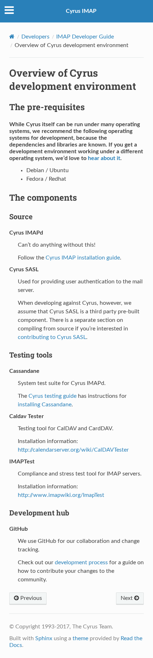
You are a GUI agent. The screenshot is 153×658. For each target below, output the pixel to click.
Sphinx (43, 638)
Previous (30, 598)
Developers (35, 37)
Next (127, 598)
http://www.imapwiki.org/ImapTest (61, 495)
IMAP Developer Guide (85, 37)
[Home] (12, 37)
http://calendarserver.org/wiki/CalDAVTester (73, 450)
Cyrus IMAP (81, 11)
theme (80, 638)
